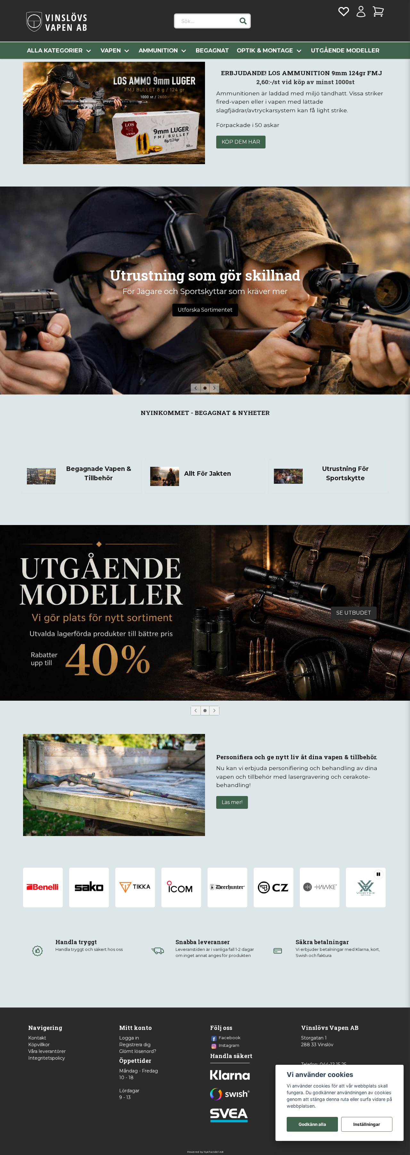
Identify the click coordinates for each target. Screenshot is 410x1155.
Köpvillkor (39, 1044)
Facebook (230, 1037)
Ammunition (158, 50)
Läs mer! (232, 802)
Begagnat (212, 50)
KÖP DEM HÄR (241, 142)
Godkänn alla (312, 1124)
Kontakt (37, 1038)
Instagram (229, 1045)
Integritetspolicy (46, 1058)
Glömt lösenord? (137, 1051)
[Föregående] (196, 388)
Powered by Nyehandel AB (205, 1151)
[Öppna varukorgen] (378, 11)
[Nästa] (214, 388)
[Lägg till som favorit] (343, 11)
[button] (243, 21)
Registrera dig (135, 1044)
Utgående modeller (345, 50)
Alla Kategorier (55, 50)
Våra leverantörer (47, 1051)
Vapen (111, 50)
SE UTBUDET (353, 613)
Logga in (129, 1038)
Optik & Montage (265, 50)
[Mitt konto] (361, 11)
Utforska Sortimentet (205, 310)
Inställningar (366, 1124)
